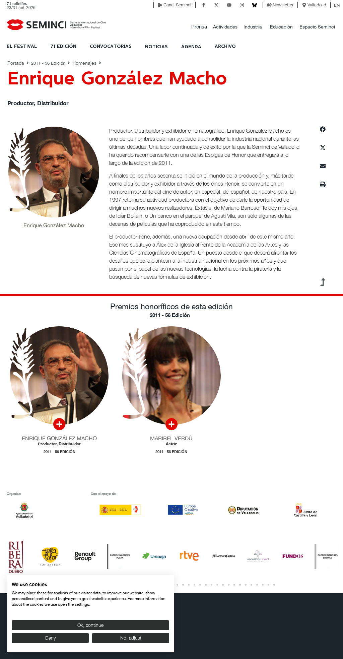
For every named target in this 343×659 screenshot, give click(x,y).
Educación (281, 26)
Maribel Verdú (171, 438)
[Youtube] (229, 5)
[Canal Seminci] (160, 5)
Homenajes (84, 63)
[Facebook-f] (203, 5)
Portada (15, 63)
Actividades (225, 26)
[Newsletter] (269, 5)
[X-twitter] (216, 5)
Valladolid (316, 4)
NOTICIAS (156, 47)
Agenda (191, 47)
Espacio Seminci (317, 26)
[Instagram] (242, 5)
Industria (253, 26)
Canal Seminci (177, 4)
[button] (199, 27)
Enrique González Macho (59, 438)
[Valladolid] (304, 5)
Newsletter (283, 4)
